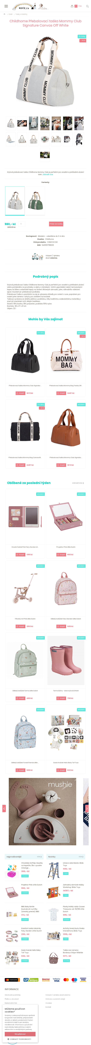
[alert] (20, 1023)
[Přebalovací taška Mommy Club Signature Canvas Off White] (45, 71)
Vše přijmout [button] (20, 1034)
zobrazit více (48, 174)
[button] (20, 1039)
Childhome (49, 239)
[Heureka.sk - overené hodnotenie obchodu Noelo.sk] (12, 1044)
